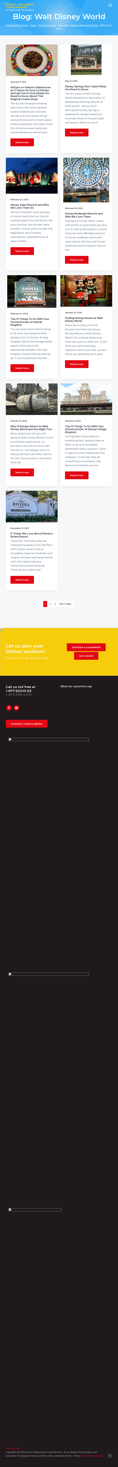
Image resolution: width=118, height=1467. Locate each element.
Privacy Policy (13, 1449)
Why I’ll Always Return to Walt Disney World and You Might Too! (31, 428)
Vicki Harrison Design (92, 1456)
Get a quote (86, 655)
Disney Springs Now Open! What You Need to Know (85, 88)
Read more (22, 142)
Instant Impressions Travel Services (20, 6)
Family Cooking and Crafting (85, 25)
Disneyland (63, 25)
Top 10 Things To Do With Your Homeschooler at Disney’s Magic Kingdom (86, 429)
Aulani (33, 25)
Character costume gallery (26, 723)
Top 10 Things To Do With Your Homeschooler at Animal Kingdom (29, 322)
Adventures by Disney (17, 25)
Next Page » (65, 604)
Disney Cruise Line (47, 25)
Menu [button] (107, 5)
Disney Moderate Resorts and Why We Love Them (84, 215)
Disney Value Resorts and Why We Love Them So (29, 206)
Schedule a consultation (86, 647)
